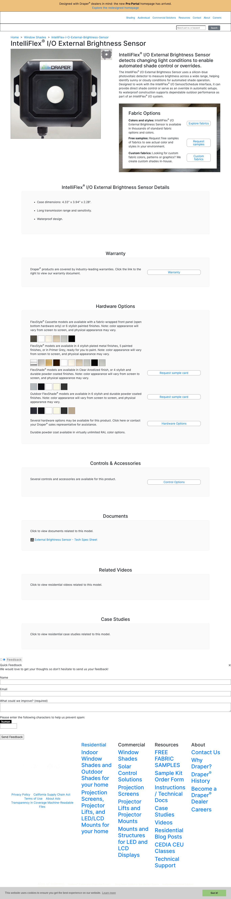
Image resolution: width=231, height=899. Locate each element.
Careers (217, 17)
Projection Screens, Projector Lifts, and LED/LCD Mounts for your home (95, 812)
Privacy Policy (20, 794)
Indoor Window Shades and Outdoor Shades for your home (96, 768)
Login (169, 27)
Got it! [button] (214, 893)
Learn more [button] (109, 892)
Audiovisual (144, 17)
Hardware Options (174, 423)
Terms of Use (33, 798)
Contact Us (205, 752)
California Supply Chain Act (51, 794)
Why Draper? (201, 763)
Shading (130, 17)
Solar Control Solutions (130, 773)
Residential (93, 745)
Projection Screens (131, 790)
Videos (163, 822)
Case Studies (164, 811)
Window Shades (35, 37)
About (207, 17)
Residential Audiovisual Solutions (177, 884)
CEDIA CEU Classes (169, 847)
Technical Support (167, 862)
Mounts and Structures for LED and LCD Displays (133, 842)
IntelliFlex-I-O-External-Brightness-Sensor (80, 37)
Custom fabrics (198, 157)
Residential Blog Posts (169, 833)
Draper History (201, 777)
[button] (41, 361)
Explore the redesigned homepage (115, 7)
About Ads (53, 798)
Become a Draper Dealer (204, 795)
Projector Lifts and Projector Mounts (129, 811)
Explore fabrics (199, 123)
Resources (184, 17)
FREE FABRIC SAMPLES (167, 759)
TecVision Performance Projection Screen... (90, 884)
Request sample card (174, 373)
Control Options (174, 482)
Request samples (198, 143)
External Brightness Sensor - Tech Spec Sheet (66, 539)
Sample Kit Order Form (169, 776)
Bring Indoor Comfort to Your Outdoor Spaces (137, 884)
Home (15, 37)
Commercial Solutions (164, 17)
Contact (197, 17)
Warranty (174, 272)
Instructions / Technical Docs (170, 794)
